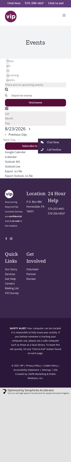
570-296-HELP (56, 213)
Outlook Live (12, 166)
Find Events (35, 102)
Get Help (10, 279)
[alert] (7, 70)
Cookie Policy (50, 365)
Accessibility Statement (26, 369)
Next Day (10, 140)
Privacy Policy (33, 365)
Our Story (11, 269)
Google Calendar (15, 152)
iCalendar (11, 157)
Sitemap (46, 369)
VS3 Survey (12, 293)
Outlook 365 (12, 162)
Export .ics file (13, 171)
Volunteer (32, 269)
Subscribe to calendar (35, 146)
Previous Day (18, 134)
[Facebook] (6, 238)
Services (10, 274)
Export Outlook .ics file (19, 176)
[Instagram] (11, 238)
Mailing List (12, 288)
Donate (31, 279)
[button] (54, 142)
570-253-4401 (56, 209)
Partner (31, 274)
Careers (10, 283)
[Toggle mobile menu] (64, 15)
